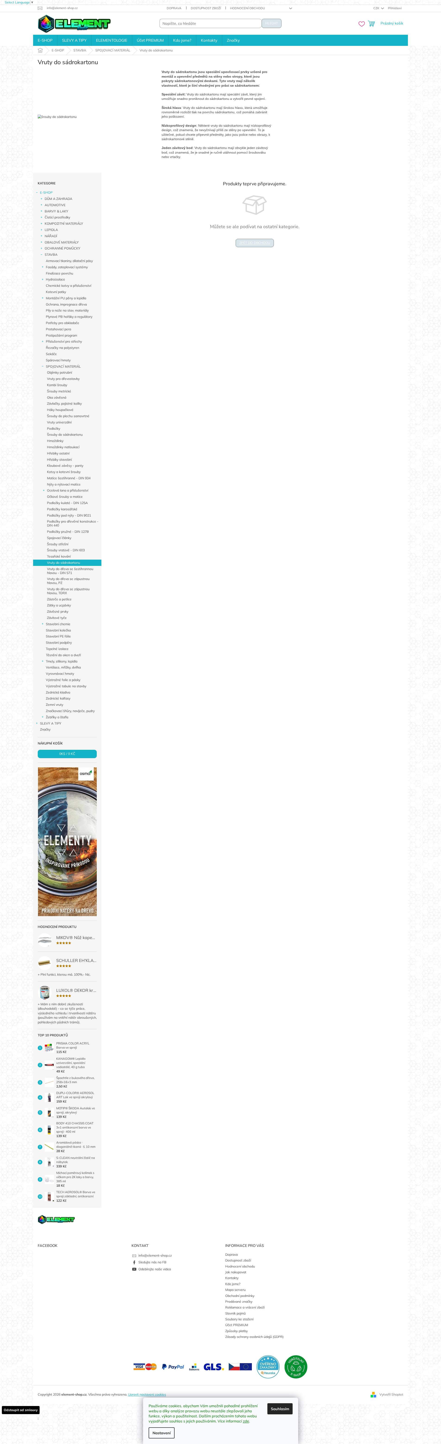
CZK (376, 8)
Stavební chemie (58, 624)
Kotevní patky (56, 292)
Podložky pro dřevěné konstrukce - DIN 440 (72, 523)
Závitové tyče (57, 618)
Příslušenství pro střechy (64, 341)
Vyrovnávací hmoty (60, 674)
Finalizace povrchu (59, 273)
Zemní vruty (54, 705)
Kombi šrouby (57, 385)
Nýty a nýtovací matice (64, 484)
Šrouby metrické (59, 391)
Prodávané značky (238, 1301)
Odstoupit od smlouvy (21, 1410)
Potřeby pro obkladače (62, 323)
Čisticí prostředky (57, 217)
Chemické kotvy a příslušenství (68, 286)
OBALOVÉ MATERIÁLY (62, 242)
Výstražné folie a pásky (63, 680)
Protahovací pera (58, 329)
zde (246, 1421)
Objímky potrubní (59, 372)
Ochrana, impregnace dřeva (66, 304)
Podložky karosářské (62, 509)
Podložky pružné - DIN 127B (68, 532)
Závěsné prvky (57, 611)
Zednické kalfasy (58, 698)
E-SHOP (46, 192)
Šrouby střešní (57, 544)
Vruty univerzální (59, 422)
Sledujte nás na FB (152, 1262)
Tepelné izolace (57, 649)
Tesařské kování (59, 556)
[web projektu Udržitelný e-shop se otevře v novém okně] (295, 1366)
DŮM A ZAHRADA (58, 199)
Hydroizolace (55, 279)
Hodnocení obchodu (247, 8)
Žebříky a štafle (57, 717)
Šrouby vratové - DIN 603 (66, 550)
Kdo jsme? (232, 1284)
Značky (45, 729)
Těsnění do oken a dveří (63, 655)
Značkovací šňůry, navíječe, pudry (70, 711)
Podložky (53, 428)
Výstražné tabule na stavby (66, 686)
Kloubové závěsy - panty (65, 465)
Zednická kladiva (58, 692)
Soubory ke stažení (239, 1319)
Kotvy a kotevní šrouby (64, 472)
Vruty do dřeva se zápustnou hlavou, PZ (68, 581)
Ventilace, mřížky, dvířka (63, 667)
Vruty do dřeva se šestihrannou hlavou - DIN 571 (70, 571)
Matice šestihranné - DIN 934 (69, 478)
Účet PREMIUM (236, 1325)
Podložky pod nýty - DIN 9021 (69, 515)
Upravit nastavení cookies (147, 1394)
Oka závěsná (56, 397)
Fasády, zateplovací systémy (67, 267)
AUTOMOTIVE (55, 205)
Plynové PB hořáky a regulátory (69, 317)
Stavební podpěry (59, 642)
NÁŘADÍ (51, 236)
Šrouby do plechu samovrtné (68, 416)
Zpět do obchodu (254, 243)
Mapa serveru (235, 1290)
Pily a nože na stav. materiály (67, 310)
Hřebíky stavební (59, 459)
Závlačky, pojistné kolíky (64, 403)
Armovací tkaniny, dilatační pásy (69, 261)
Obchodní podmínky (239, 1296)
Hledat (271, 23)
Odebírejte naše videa (154, 1269)
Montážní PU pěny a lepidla (66, 298)
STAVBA (51, 254)
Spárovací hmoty (58, 360)
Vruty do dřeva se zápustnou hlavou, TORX (68, 591)
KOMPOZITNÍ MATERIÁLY (64, 223)
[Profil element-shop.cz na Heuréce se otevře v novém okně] (268, 1366)
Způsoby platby (236, 1331)
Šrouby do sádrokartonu (65, 434)
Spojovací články (59, 538)
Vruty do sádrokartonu (63, 563)
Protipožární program (61, 335)
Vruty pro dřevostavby (63, 379)
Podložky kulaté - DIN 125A (67, 503)
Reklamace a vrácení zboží (245, 1307)
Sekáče (51, 354)
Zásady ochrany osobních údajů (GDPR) (254, 1337)
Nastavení (162, 1433)
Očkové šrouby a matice (65, 497)
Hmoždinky (55, 441)
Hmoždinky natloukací (63, 447)
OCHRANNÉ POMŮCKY (62, 248)
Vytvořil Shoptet (391, 1394)
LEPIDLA (51, 230)
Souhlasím (280, 1408)
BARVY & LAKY (56, 211)
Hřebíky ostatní (58, 453)
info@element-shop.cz (155, 1255)
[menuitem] (45, 40)
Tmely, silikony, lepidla (61, 661)
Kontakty (231, 1278)
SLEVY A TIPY (50, 723)
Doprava (174, 8)
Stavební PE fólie (58, 636)
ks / (67, 754)
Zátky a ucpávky (59, 605)
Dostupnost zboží (206, 8)
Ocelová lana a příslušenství (67, 490)
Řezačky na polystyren (62, 348)
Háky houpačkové (60, 410)
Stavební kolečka (58, 630)
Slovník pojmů (235, 1313)
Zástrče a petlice (59, 599)
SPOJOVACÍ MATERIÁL (63, 366)
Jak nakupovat (235, 1272)
